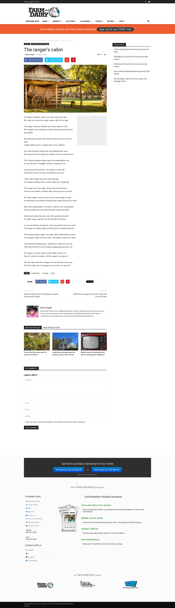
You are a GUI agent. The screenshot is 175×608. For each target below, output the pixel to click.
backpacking (35, 273)
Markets (57, 21)
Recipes (110, 21)
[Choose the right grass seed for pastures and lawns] (37, 341)
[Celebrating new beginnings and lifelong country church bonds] (65, 341)
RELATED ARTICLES (32, 328)
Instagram (31, 557)
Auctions (70, 21)
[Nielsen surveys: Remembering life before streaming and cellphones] (94, 341)
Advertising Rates (33, 501)
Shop (121, 21)
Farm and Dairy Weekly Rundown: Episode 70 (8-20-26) (132, 72)
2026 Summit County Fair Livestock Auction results (130, 65)
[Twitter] (149, 1)
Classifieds (85, 21)
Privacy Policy (32, 505)
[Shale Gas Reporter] (87, 587)
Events (98, 21)
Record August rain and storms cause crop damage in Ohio (130, 80)
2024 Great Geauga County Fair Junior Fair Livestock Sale (90, 295)
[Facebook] (146, 1)
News (44, 21)
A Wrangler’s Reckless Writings (40, 44)
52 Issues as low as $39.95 (69, 470)
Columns (27, 44)
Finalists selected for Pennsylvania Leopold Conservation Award (41, 295)
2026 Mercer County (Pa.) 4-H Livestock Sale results (131, 58)
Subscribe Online (33, 522)
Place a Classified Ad (34, 519)
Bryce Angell (30, 54)
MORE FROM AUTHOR (51, 328)
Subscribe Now (32, 21)
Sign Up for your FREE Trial (115, 29)
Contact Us (31, 515)
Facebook (30, 550)
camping (45, 273)
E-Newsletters (32, 560)
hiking (53, 273)
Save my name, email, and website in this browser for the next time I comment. (55, 422)
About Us (30, 512)
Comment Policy (33, 526)
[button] (148, 21)
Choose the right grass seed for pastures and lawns (131, 50)
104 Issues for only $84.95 (106, 470)
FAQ (29, 508)
